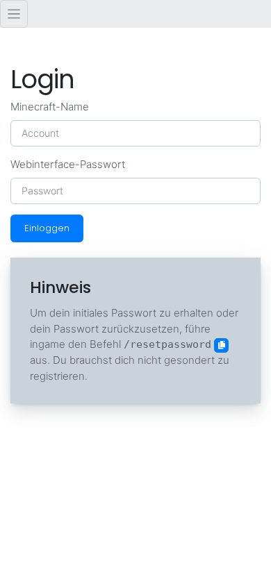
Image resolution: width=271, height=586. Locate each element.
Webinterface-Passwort (67, 164)
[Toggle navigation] (14, 14)
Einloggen (46, 228)
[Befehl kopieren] (221, 345)
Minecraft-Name (49, 106)
